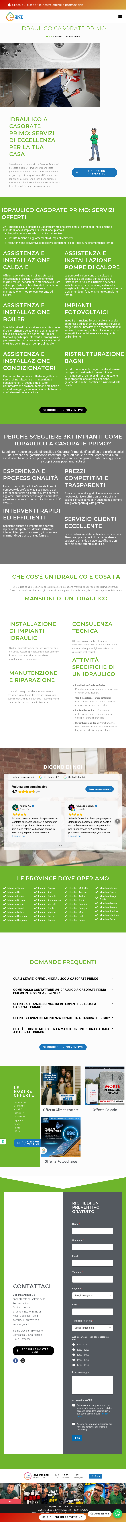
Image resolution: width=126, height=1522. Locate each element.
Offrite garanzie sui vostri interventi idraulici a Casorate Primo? (54, 1005)
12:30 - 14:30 (83, 1355)
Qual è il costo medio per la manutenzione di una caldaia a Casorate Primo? (61, 1030)
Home (49, 36)
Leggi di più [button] (18, 836)
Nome (76, 1224)
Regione (77, 1288)
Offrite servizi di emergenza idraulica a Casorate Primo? (61, 1018)
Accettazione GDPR (83, 1400)
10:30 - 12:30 (83, 1350)
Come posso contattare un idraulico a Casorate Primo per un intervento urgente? (59, 991)
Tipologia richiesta (82, 1321)
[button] (120, 16)
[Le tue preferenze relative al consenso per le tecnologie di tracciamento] (3, 1141)
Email (75, 1256)
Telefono (77, 1272)
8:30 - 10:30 (82, 1344)
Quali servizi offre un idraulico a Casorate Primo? (55, 979)
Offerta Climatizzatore (61, 1110)
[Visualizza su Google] (15, 807)
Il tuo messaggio (80, 1372)
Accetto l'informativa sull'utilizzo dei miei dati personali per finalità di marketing (94, 1427)
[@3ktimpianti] (28, 1476)
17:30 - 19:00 (83, 1365)
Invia (77, 1437)
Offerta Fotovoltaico (61, 1162)
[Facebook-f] (15, 1360)
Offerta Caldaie (105, 1110)
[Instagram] (22, 1360)
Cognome (78, 1240)
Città (75, 1304)
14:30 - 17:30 (83, 1360)
